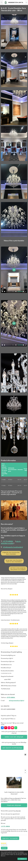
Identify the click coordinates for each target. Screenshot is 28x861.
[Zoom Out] (25, 772)
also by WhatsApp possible (11, 542)
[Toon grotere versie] (14, 31)
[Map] (14, 763)
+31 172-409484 (8, 541)
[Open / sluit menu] (26, 2)
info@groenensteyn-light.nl (16, 700)
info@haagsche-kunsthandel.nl (13, 547)
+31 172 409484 (10, 697)
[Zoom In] (25, 770)
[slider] (7, 291)
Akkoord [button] (22, 858)
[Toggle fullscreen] (25, 755)
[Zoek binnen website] (1, 2)
